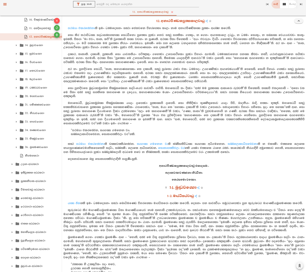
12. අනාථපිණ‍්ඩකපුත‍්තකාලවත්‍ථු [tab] (150, 12)
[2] (284, 4)
